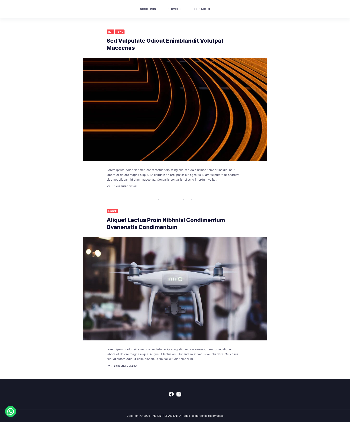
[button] (10, 411)
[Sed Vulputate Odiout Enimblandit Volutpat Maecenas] (175, 109)
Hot (110, 31)
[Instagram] (291, 9)
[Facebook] (284, 9)
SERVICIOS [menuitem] (175, 9)
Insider (112, 211)
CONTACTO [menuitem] (202, 9)
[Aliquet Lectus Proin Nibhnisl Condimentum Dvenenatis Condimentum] (175, 288)
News (119, 31)
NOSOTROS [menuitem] (148, 9)
